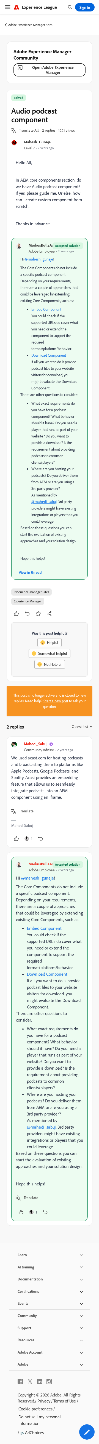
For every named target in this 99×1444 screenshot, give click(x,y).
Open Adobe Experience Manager (53, 70)
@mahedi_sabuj (44, 501)
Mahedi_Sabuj (35, 743)
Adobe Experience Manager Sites (30, 25)
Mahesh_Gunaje (37, 142)
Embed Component (46, 309)
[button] (29, 130)
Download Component (48, 355)
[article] (49, 792)
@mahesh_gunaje (38, 259)
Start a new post (55, 701)
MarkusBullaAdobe (44, 245)
